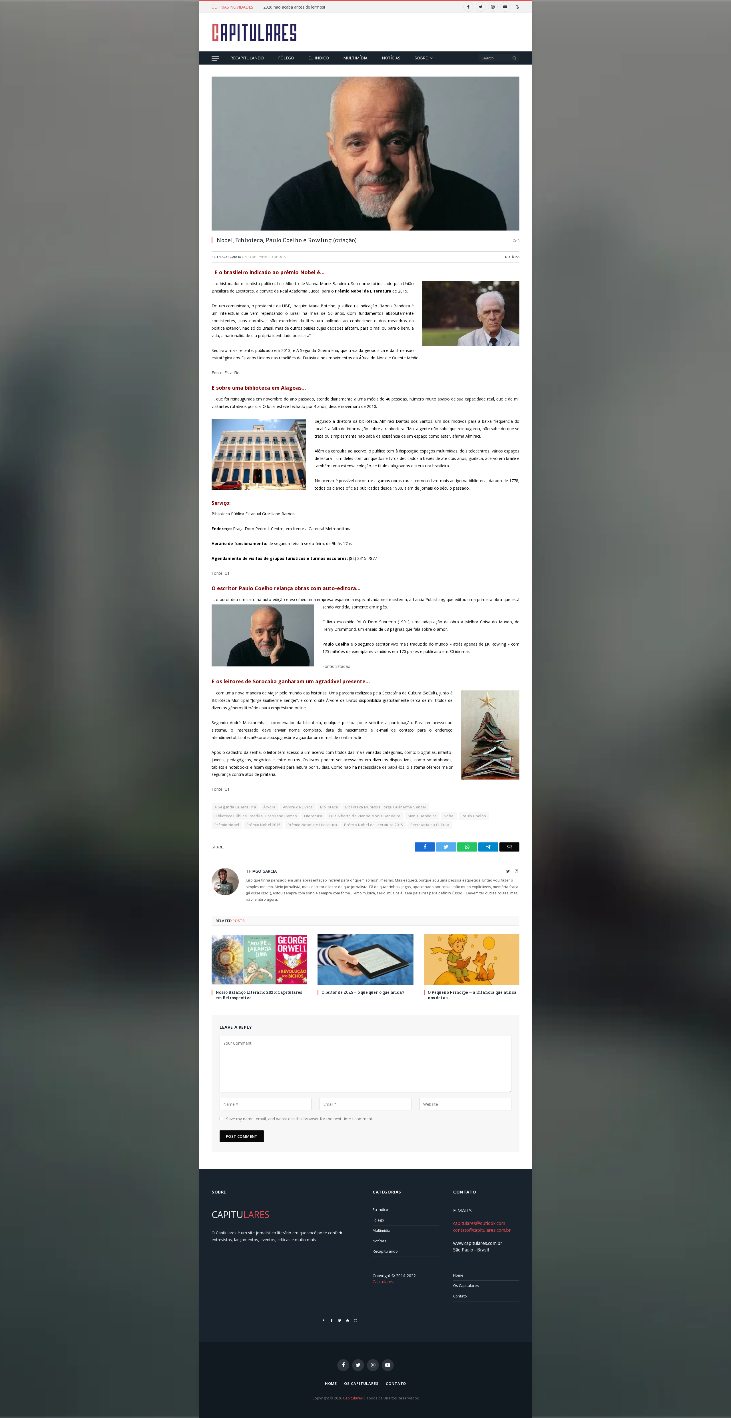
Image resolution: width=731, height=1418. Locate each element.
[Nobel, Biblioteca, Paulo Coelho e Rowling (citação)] (365, 154)
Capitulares (353, 1398)
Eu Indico (318, 58)
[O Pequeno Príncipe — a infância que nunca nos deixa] (471, 959)
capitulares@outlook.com (479, 1223)
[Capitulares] (254, 32)
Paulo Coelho (474, 815)
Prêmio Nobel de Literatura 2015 (373, 824)
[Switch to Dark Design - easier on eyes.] (516, 7)
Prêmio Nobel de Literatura (312, 824)
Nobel (449, 815)
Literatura (313, 815)
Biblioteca (329, 807)
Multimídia (355, 58)
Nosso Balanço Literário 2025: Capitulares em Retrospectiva (259, 995)
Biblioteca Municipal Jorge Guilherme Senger (386, 807)
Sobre (421, 58)
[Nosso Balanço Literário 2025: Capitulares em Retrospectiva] (259, 959)
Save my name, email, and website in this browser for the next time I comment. (299, 1118)
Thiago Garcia (228, 257)
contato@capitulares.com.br (482, 1230)
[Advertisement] (415, 31)
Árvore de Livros (298, 807)
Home (458, 1275)
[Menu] (215, 58)
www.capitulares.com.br (477, 1243)
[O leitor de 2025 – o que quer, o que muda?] (365, 959)
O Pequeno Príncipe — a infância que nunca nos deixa (472, 995)
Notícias (391, 58)
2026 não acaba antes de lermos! (294, 7)
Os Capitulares (466, 1285)
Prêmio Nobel (226, 824)
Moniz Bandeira (422, 815)
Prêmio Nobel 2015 (263, 824)
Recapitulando (247, 58)
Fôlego (286, 58)
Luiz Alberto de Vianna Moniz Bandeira (364, 815)
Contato (460, 1296)
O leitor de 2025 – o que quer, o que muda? (363, 992)
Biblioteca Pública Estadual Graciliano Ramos (255, 815)
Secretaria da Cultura (429, 824)
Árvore (269, 807)
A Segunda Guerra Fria (235, 807)
